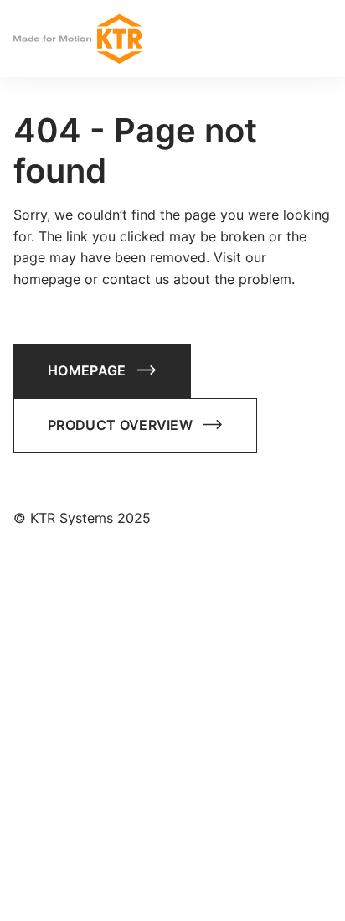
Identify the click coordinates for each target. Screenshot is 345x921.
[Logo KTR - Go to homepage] (77, 39)
